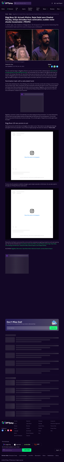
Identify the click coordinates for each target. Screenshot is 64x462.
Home (15, 423)
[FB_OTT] (3, 430)
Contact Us (53, 421)
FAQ (51, 430)
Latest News (28, 423)
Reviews (28, 426)
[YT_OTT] (11, 430)
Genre (15, 433)
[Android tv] (27, 444)
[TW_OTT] (5, 430)
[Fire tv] (37, 444)
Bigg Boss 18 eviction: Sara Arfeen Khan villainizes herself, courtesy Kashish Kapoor (32, 248)
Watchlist (28, 421)
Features (28, 435)
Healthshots (51, 455)
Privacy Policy (53, 428)
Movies (15, 426)
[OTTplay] (7, 3)
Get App (40, 428)
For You (15, 421)
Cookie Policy (41, 426)
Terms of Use (53, 426)
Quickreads (28, 430)
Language (16, 430)
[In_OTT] (8, 430)
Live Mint (31, 455)
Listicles (28, 428)
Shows (15, 428)
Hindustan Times (13, 455)
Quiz (39, 433)
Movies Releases (29, 433)
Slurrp (57, 455)
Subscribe (53, 328)
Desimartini (38, 455)
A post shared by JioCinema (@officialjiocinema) (32, 177)
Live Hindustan (22, 455)
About (39, 430)
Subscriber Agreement (55, 423)
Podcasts (40, 421)
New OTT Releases (18, 435)
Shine (44, 455)
